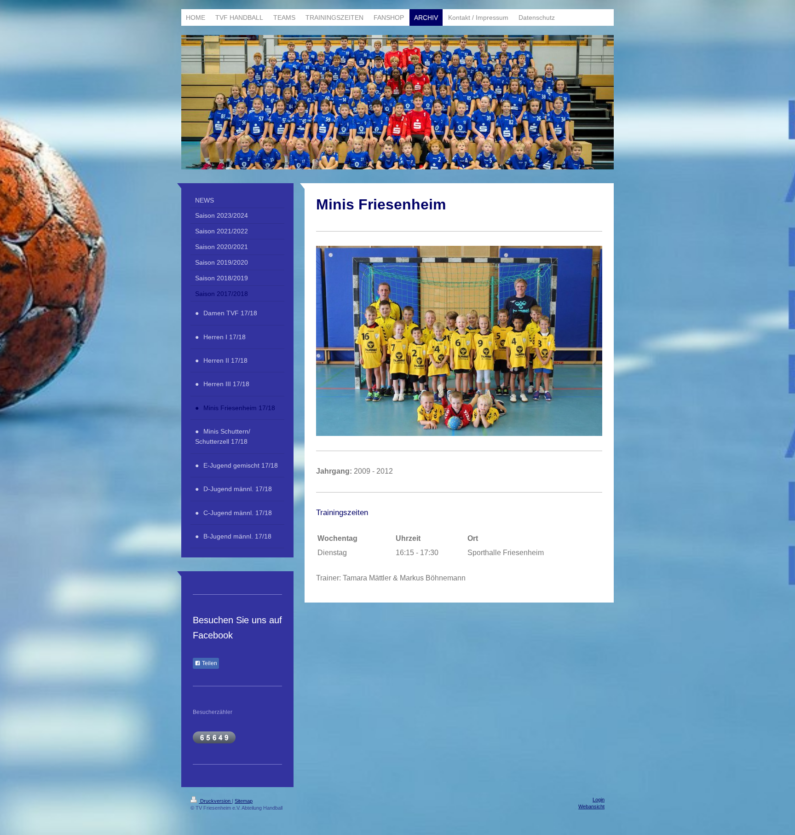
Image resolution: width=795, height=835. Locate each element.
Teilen (209, 663)
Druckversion (215, 801)
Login (599, 799)
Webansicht (591, 806)
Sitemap (244, 801)
